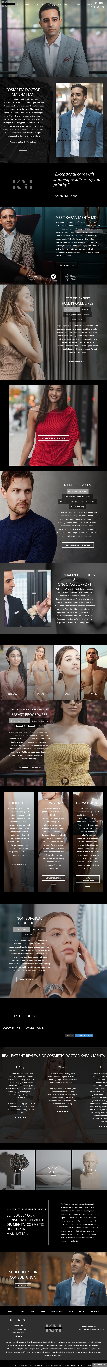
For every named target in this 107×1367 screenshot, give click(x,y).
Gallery (82, 1311)
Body (33, 1311)
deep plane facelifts (19, 1352)
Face (43, 1311)
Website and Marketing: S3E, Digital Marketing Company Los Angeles (68, 1365)
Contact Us (99, 1365)
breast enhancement (13, 132)
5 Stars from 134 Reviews (17, 1329)
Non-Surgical (57, 1311)
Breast (22, 1311)
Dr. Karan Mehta (11, 1342)
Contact (95, 1311)
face (12, 1345)
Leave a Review (18, 1333)
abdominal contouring (68, 516)
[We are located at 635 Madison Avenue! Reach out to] (68, 1026)
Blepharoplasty (63, 325)
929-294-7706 (97, 3)
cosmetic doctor (49, 1342)
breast (94, 1342)
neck (49, 831)
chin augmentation (48, 1352)
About (11, 1311)
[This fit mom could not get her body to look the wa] (68, 1013)
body (99, 1342)
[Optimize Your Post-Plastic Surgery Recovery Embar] (90, 1026)
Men (71, 1311)
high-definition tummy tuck (28, 129)
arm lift (13, 129)
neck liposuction (79, 1352)
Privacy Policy (38, 1365)
